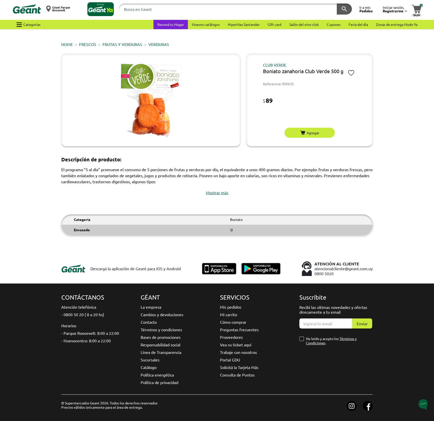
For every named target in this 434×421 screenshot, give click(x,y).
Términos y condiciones (161, 330)
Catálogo (148, 367)
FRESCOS (87, 44)
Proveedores (231, 337)
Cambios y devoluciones (162, 314)
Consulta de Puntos (237, 375)
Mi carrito (228, 314)
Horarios (68, 325)
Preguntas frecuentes (239, 330)
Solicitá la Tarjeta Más (239, 367)
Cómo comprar (233, 322)
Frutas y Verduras (122, 44)
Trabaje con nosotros (238, 352)
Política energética (157, 375)
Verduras (158, 44)
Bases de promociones (161, 337)
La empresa (151, 307)
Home (67, 44)
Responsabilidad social (160, 345)
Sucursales (150, 360)
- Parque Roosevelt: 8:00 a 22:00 (90, 333)
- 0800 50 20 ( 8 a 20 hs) (82, 314)
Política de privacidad (159, 382)
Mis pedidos (230, 307)
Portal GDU (230, 360)
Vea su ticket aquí (235, 345)
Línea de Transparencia (161, 352)
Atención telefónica (78, 307)
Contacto (149, 322)
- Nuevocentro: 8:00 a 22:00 (86, 341)
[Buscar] (344, 9)
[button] (100, 9)
